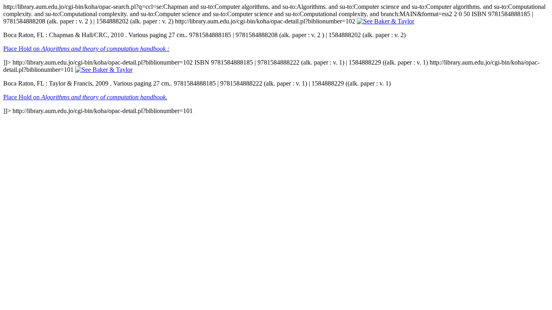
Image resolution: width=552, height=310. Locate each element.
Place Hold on (86, 48)
